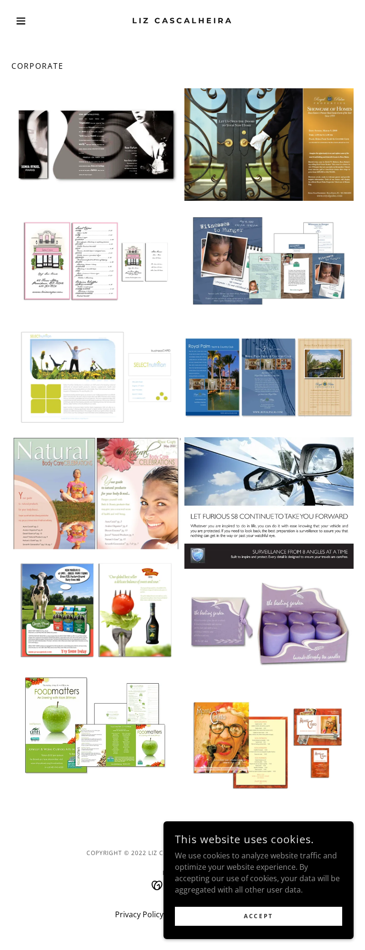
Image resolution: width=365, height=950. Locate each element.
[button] (37, 20)
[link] (182, 20)
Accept (258, 916)
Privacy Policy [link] (139, 914)
